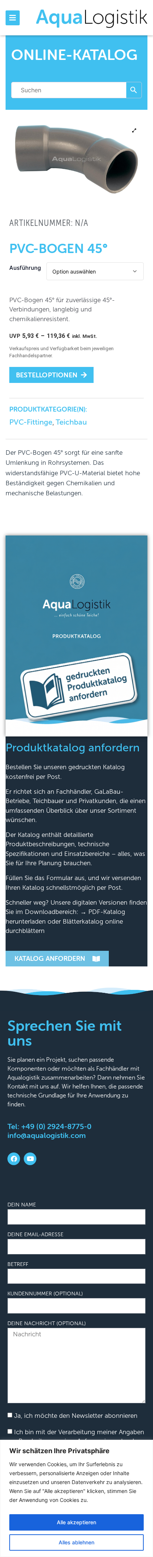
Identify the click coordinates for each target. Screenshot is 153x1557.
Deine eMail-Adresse (35, 1234)
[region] (76, 1498)
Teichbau (71, 422)
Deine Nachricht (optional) (46, 1323)
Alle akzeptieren (76, 1522)
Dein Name (21, 1205)
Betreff (17, 1264)
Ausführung (25, 267)
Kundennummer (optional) (45, 1294)
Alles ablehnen (76, 1542)
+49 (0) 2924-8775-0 (56, 1126)
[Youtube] (30, 1158)
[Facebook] (13, 1158)
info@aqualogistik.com (46, 1135)
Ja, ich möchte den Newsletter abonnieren (75, 1415)
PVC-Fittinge (30, 422)
